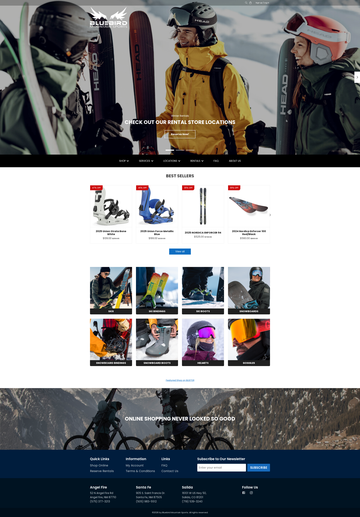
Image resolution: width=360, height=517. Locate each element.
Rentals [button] (195, 161)
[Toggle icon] (246, 3)
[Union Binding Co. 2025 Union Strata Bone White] (111, 206)
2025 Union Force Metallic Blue (157, 233)
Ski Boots (203, 311)
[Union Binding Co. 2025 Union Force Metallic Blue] (157, 206)
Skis (111, 311)
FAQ (216, 161)
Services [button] (145, 161)
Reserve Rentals (102, 471)
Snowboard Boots (157, 363)
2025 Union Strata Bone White (111, 233)
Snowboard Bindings (111, 363)
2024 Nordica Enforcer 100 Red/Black (249, 233)
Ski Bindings (157, 311)
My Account (135, 465)
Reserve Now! (180, 134)
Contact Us (169, 471)
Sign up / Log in (262, 3)
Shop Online (99, 465)
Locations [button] (170, 161)
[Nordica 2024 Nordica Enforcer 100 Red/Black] (249, 206)
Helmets (203, 363)
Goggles (249, 363)
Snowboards (248, 311)
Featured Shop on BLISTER (180, 380)
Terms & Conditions (140, 471)
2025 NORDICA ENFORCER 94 (203, 232)
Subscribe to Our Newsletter (221, 459)
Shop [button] (122, 161)
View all (180, 251)
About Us (235, 161)
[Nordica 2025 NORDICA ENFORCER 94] (203, 206)
